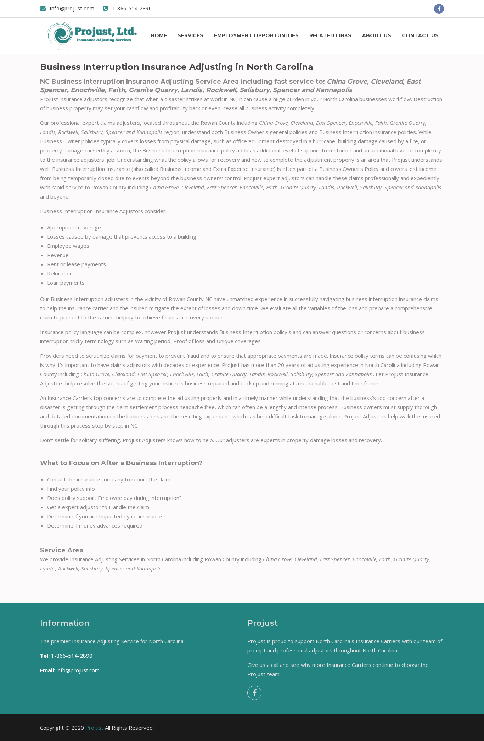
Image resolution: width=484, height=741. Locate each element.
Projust (94, 727)
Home (159, 35)
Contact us (420, 35)
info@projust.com (72, 8)
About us (376, 35)
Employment (256, 35)
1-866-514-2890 (131, 8)
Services (190, 35)
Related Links (330, 35)
